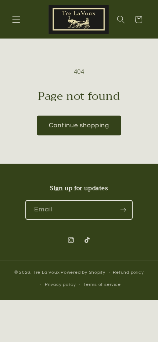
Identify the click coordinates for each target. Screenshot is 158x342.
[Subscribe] (123, 210)
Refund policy (128, 272)
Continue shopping (79, 125)
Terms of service (102, 284)
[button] (16, 19)
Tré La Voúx (46, 272)
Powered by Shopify (83, 272)
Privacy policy (60, 284)
